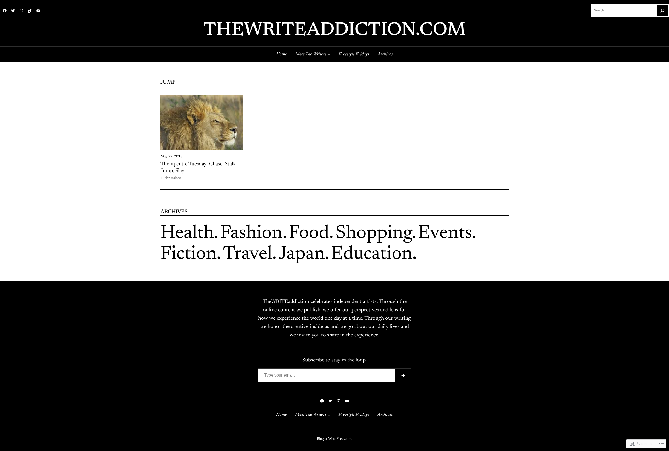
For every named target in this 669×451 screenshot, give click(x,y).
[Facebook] (5, 11)
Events (445, 233)
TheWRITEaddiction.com (334, 30)
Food (309, 233)
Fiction (188, 254)
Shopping (374, 233)
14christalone (170, 178)
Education (371, 254)
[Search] (662, 10)
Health (187, 233)
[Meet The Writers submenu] (329, 54)
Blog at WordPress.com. (334, 439)
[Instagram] (21, 11)
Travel (247, 254)
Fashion (251, 233)
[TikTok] (30, 11)
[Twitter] (13, 11)
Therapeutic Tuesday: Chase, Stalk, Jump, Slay (198, 167)
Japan (302, 254)
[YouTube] (38, 11)
